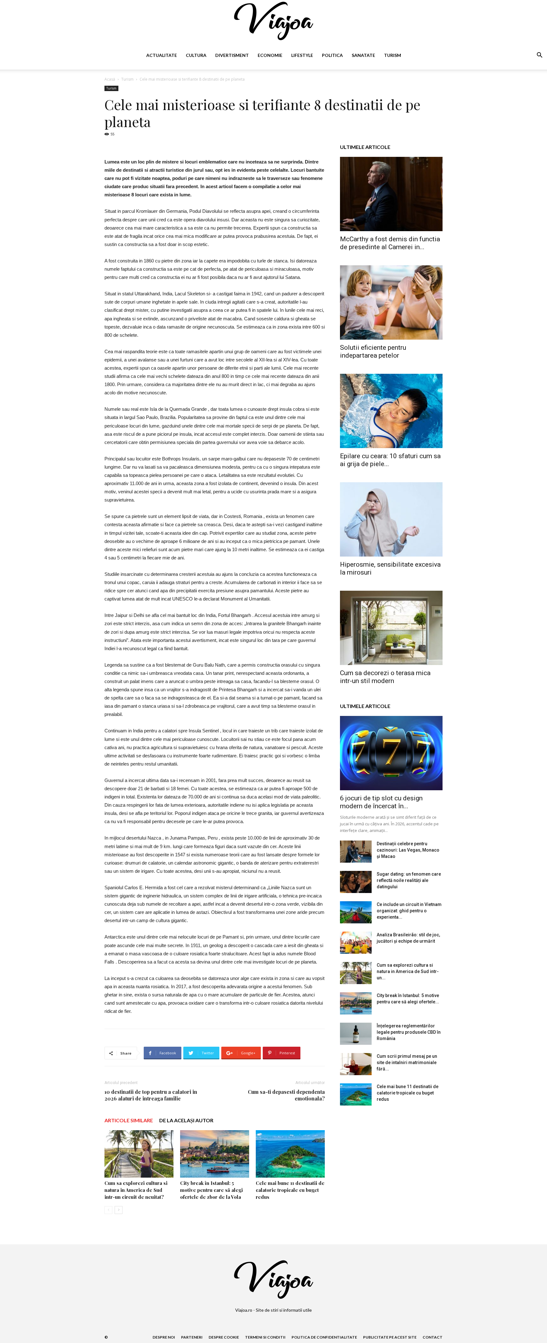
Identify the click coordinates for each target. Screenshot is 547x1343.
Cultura (196, 55)
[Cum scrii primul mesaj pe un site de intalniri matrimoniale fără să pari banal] (356, 1064)
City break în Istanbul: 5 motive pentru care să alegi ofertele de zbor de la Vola (211, 1190)
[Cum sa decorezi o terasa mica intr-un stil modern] (391, 628)
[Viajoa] (273, 21)
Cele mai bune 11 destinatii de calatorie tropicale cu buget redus (290, 1190)
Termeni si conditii (265, 1337)
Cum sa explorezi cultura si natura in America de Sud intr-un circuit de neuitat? (135, 1190)
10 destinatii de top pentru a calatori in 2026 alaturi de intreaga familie (150, 1095)
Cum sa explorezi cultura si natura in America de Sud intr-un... (408, 971)
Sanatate (363, 55)
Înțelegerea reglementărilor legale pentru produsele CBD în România (409, 1032)
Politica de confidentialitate (324, 1337)
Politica (332, 55)
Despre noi (164, 1337)
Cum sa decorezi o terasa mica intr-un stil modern (385, 677)
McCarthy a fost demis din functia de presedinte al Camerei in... (390, 243)
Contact (433, 1337)
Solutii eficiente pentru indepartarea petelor (373, 351)
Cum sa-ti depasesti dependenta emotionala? (286, 1095)
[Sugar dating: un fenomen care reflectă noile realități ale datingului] (356, 882)
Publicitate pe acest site (390, 1337)
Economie (270, 55)
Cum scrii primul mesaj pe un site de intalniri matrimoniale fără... (407, 1062)
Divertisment (232, 55)
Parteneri (192, 1337)
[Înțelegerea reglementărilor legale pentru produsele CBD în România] (356, 1034)
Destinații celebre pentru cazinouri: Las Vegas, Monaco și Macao (408, 850)
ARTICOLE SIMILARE (128, 1120)
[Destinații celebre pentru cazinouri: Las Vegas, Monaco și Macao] (356, 852)
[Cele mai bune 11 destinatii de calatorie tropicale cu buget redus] (290, 1154)
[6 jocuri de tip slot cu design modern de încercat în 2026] (391, 753)
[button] (539, 56)
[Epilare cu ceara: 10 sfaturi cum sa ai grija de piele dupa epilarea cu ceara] (391, 411)
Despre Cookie (224, 1337)
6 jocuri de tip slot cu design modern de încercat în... (381, 802)
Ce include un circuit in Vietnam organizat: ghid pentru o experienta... (409, 911)
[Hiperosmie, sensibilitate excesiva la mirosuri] (391, 519)
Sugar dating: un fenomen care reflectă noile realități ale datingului (409, 880)
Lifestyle (302, 55)
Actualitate (161, 55)
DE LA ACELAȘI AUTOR (186, 1120)
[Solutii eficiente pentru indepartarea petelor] (391, 302)
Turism (392, 55)
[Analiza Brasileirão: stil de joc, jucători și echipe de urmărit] (356, 943)
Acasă (109, 79)
